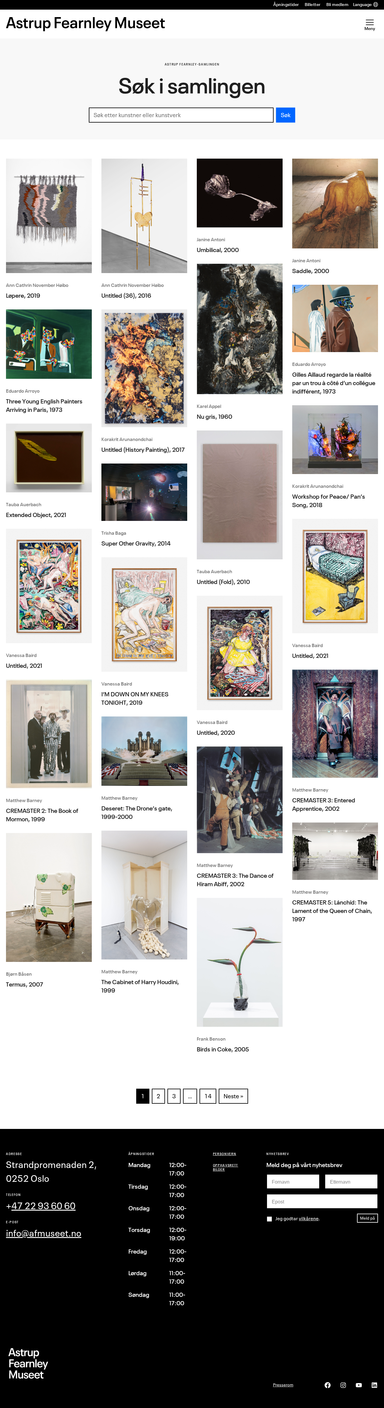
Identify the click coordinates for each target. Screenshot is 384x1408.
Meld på (367, 1218)
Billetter (312, 4)
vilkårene (309, 1218)
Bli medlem (337, 4)
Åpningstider (286, 4)
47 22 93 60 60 (43, 1206)
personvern (224, 1154)
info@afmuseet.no (43, 1233)
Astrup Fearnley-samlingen (192, 64)
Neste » (233, 1096)
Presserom (283, 1384)
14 (208, 1096)
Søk (285, 115)
